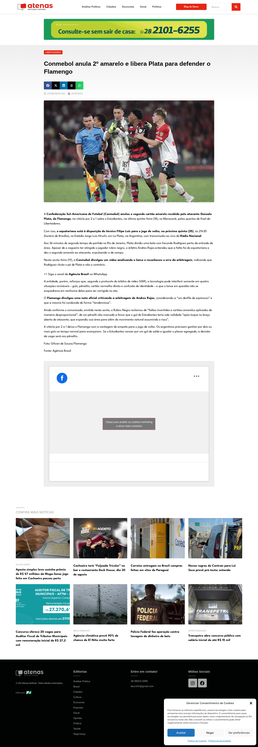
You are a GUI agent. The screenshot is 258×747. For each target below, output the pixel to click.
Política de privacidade (219, 740)
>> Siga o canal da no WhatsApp (75, 274)
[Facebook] (202, 683)
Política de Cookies (197, 740)
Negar (210, 732)
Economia (128, 6)
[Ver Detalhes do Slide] (129, 29)
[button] (251, 703)
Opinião (77, 718)
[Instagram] (192, 683)
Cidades (111, 6)
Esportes (78, 707)
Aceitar (181, 732)
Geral (143, 6)
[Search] (236, 7)
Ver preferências (239, 732)
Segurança (79, 733)
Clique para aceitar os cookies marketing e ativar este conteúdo (129, 423)
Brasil (76, 686)
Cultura (77, 697)
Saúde (77, 728)
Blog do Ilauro (191, 7)
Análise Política (91, 6)
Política (156, 6)
